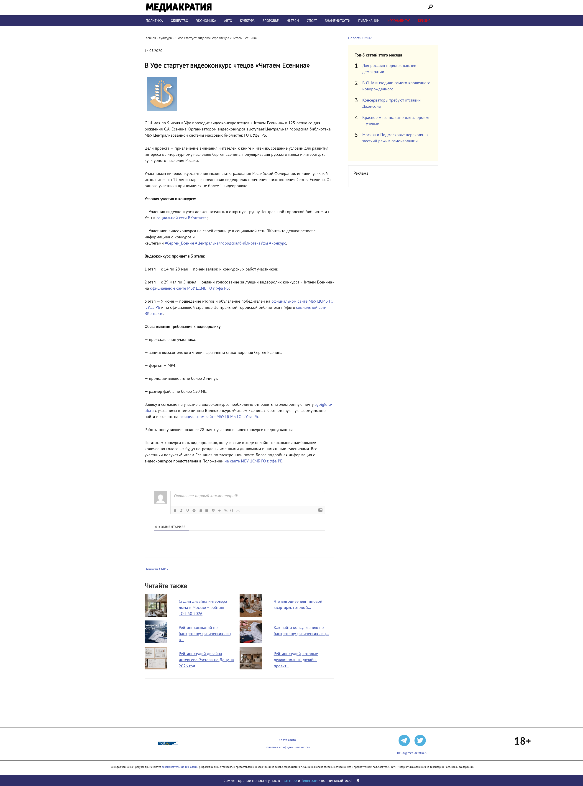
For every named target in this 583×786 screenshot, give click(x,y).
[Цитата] (213, 510)
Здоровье (271, 21)
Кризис (424, 21)
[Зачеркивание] (194, 510)
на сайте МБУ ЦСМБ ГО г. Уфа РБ (253, 461)
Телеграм (309, 780)
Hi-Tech (293, 21)
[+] (238, 510)
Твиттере (289, 780)
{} (231, 510)
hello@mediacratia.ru (412, 753)
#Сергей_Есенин (179, 243)
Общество (179, 21)
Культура (247, 21)
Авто (228, 21)
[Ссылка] (226, 510)
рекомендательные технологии (180, 766)
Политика (154, 21)
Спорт (312, 21)
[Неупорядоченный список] (207, 510)
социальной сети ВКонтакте (181, 218)
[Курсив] (181, 510)
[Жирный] (175, 510)
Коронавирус (398, 21)
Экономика (206, 21)
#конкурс (277, 243)
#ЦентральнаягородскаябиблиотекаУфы (231, 243)
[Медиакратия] (179, 7)
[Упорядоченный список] (200, 510)
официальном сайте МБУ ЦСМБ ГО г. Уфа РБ (189, 288)
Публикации (368, 21)
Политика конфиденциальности (287, 747)
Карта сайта (287, 740)
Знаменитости (337, 21)
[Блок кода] (219, 510)
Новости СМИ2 (157, 569)
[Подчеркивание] (187, 510)
